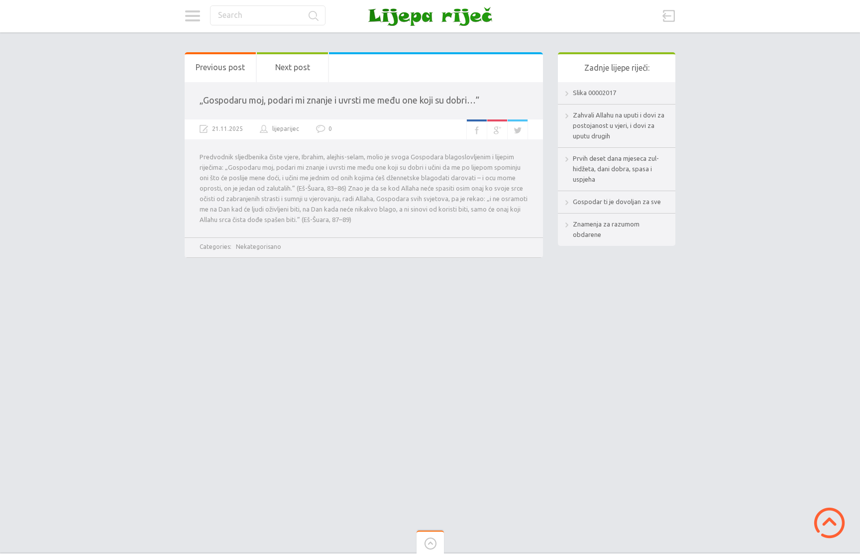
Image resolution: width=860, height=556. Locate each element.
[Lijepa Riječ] (430, 16)
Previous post (220, 67)
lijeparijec (285, 128)
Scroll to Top (829, 523)
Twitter (518, 129)
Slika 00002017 (594, 92)
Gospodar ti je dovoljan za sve (617, 201)
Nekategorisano (258, 246)
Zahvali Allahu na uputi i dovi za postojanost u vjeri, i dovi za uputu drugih (618, 125)
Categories (192, 15)
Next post (292, 67)
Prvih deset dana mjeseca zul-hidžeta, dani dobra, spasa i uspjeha (616, 169)
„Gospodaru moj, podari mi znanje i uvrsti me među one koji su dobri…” (339, 100)
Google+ (497, 129)
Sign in (668, 16)
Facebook (477, 129)
